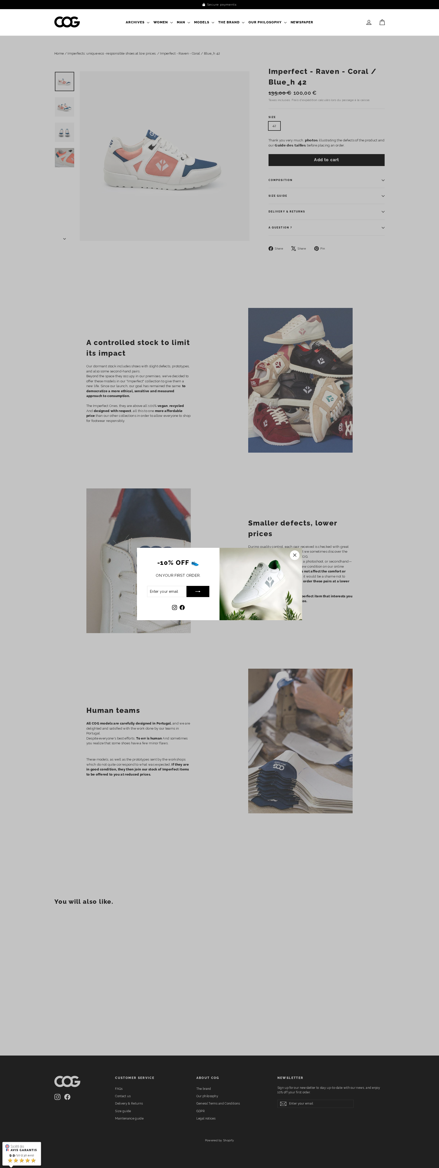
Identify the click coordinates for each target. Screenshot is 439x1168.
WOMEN (161, 22)
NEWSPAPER (302, 22)
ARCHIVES (136, 22)
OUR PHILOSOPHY (265, 22)
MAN (181, 22)
